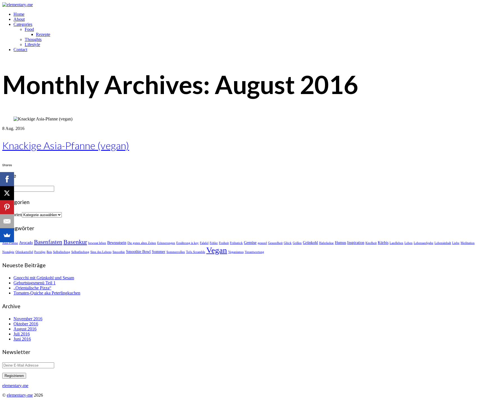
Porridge (39, 251)
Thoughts (33, 39)
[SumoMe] (7, 235)
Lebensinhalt (442, 242)
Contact (20, 49)
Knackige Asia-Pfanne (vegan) (65, 145)
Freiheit (224, 242)
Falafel (204, 242)
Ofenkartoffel (24, 251)
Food (29, 29)
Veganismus (236, 251)
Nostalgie (8, 251)
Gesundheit (275, 242)
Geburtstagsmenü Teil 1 (34, 282)
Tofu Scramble (195, 251)
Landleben (396, 242)
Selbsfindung (61, 251)
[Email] (7, 221)
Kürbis (383, 242)
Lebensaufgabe (423, 242)
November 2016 (27, 318)
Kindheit (371, 242)
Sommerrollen (175, 251)
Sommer (158, 251)
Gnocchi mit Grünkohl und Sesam (43, 277)
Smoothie (119, 251)
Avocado (26, 242)
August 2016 (24, 328)
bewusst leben (97, 242)
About (19, 19)
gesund (262, 242)
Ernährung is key (187, 242)
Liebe (455, 242)
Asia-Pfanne (10, 242)
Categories (22, 24)
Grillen (297, 242)
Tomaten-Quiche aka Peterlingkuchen (46, 293)
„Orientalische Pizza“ (32, 287)
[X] (7, 193)
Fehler (214, 242)
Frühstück (236, 242)
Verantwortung (254, 251)
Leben (408, 242)
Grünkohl (310, 242)
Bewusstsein (116, 242)
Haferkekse (326, 242)
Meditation (468, 242)
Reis (49, 251)
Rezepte (43, 34)
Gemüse (250, 242)
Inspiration (355, 242)
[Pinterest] (7, 207)
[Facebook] (7, 179)
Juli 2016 (21, 334)
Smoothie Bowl (138, 251)
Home (18, 14)
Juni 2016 (22, 339)
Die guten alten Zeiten (141, 242)
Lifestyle (32, 44)
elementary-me (20, 395)
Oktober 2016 (25, 323)
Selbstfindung (80, 251)
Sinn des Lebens (100, 251)
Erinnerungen (166, 242)
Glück (288, 242)
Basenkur (75, 241)
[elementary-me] (17, 4)
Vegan (216, 250)
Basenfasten (48, 242)
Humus (340, 242)
